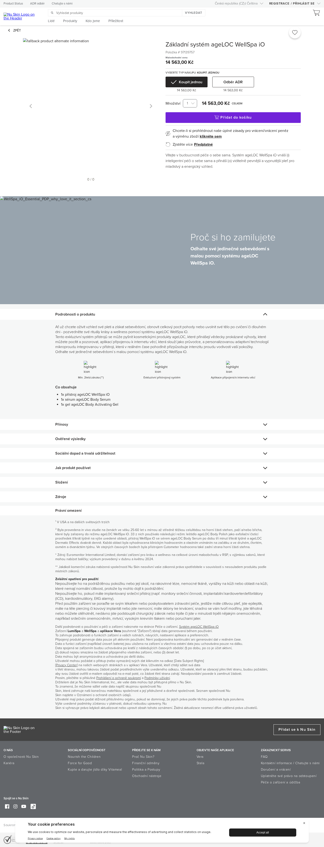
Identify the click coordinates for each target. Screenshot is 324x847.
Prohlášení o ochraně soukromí (118, 678)
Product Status (13, 3)
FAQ (264, 757)
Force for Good (80, 763)
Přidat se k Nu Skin (296, 729)
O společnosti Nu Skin (21, 757)
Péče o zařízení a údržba (280, 782)
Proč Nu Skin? (143, 757)
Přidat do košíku (236, 117)
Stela (200, 763)
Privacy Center (66, 665)
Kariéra (9, 763)
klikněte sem (211, 136)
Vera (200, 757)
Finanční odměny (145, 763)
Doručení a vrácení (276, 770)
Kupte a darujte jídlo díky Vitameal (95, 770)
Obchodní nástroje (146, 776)
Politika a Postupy (146, 770)
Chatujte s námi (62, 3)
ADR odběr (37, 3)
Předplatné (203, 144)
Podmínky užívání (157, 678)
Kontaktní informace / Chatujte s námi (290, 763)
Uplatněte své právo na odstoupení (289, 776)
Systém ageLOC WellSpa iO (199, 627)
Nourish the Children (84, 757)
